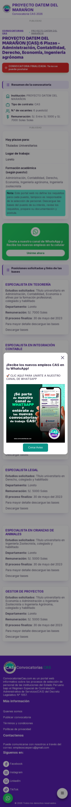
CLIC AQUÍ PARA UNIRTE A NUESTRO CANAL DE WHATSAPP (33, 377)
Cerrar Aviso (35, 447)
